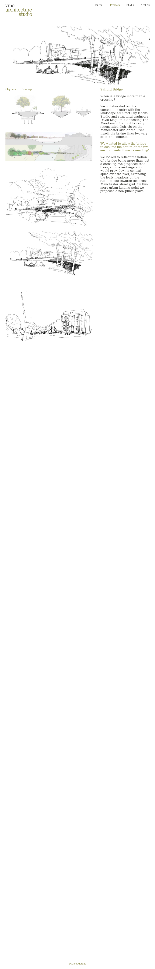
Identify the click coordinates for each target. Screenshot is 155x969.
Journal (99, 5)
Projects (115, 5)
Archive (145, 5)
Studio (130, 5)
